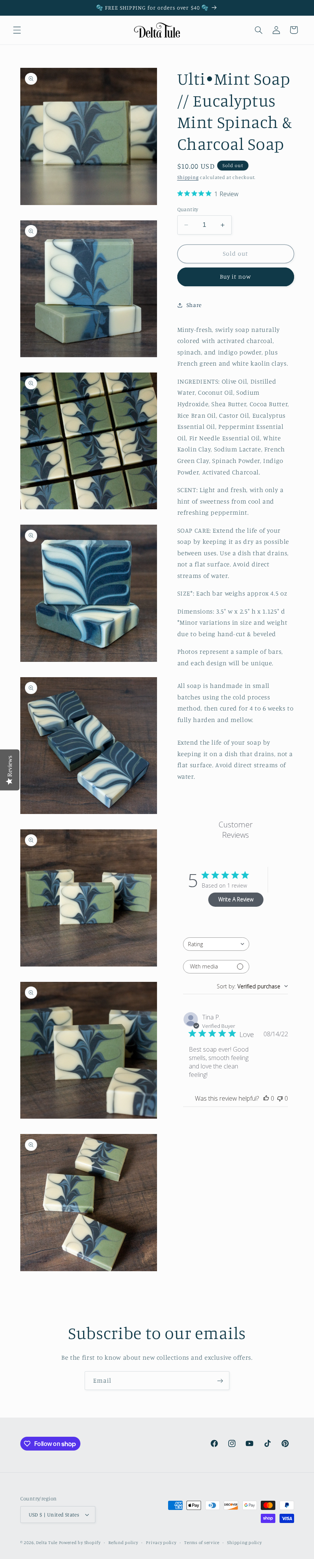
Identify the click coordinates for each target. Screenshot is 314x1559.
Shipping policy (244, 1542)
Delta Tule (46, 1542)
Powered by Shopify (80, 1542)
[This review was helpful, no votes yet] (266, 1098)
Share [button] (194, 305)
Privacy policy (161, 1542)
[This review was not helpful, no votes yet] (280, 1098)
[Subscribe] (220, 1380)
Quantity (187, 209)
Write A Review (235, 899)
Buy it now (236, 276)
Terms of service (201, 1542)
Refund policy (123, 1542)
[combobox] (216, 944)
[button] (17, 30)
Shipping (188, 177)
